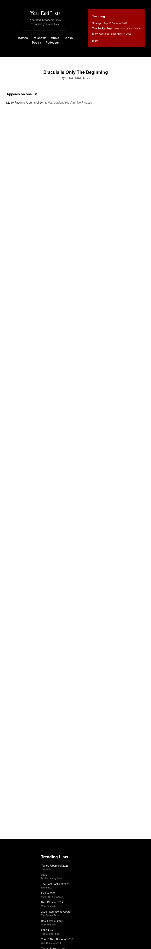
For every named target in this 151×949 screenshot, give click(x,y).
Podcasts (52, 42)
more (95, 41)
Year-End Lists (45, 12)
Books (68, 38)
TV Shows (39, 38)
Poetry (36, 42)
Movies (23, 38)
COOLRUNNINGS (77, 78)
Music (55, 38)
